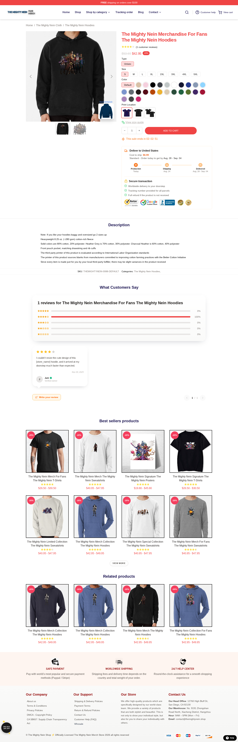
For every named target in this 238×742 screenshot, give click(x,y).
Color (124, 79)
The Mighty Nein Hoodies (79, 25)
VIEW (47, 469)
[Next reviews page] (203, 398)
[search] (187, 12)
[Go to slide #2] (79, 129)
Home (29, 25)
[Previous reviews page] (187, 398)
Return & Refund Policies (87, 710)
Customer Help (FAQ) (85, 719)
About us (31, 701)
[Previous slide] (31, 76)
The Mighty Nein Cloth (49, 25)
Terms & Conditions (37, 705)
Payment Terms (82, 705)
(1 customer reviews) (146, 47)
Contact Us (80, 715)
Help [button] (232, 738)
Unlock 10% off (6, 727)
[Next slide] (111, 76)
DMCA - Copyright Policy (39, 715)
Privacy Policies (35, 710)
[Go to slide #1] (63, 129)
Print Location (129, 104)
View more (119, 563)
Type (124, 58)
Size (124, 69)
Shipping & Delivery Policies (88, 701)
